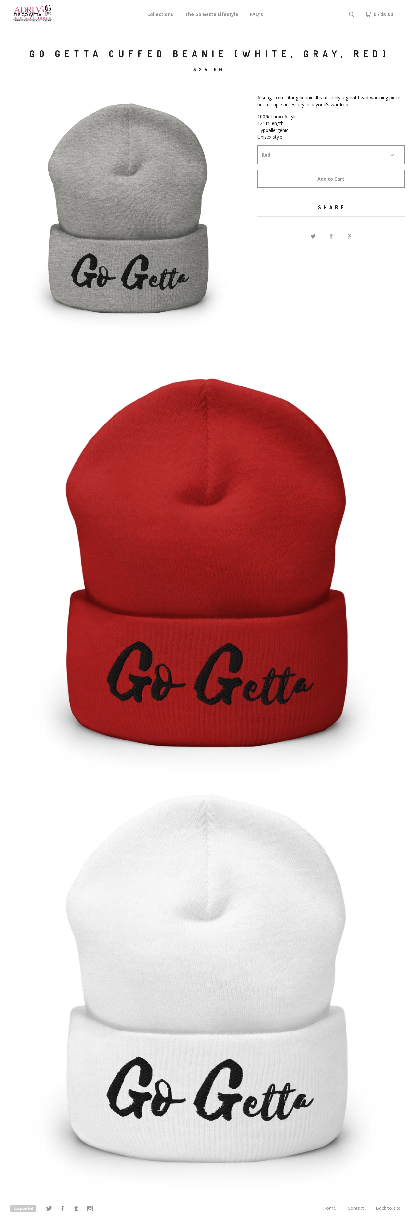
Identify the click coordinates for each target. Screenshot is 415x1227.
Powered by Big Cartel (23, 1208)
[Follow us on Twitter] (49, 1209)
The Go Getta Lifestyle (211, 14)
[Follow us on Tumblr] (76, 1209)
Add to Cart (330, 179)
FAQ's (256, 14)
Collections (160, 14)
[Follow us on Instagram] (90, 1209)
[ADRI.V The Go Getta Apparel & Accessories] (44, 14)
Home (329, 1208)
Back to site (388, 1208)
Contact (356, 1208)
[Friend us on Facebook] (62, 1209)
